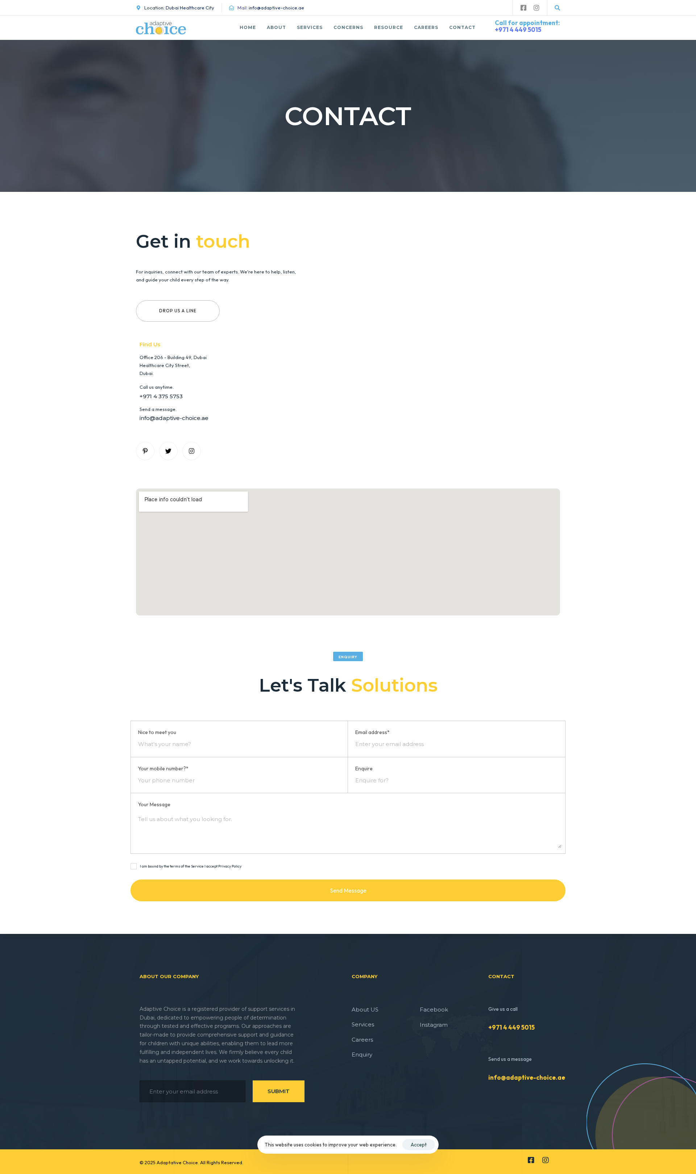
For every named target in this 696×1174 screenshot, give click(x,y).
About (276, 27)
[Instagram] (536, 7)
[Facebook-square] (523, 7)
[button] (557, 8)
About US (365, 1009)
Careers (426, 27)
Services (310, 27)
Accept (419, 1144)
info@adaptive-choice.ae (526, 1077)
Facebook (434, 1009)
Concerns (348, 27)
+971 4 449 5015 (518, 29)
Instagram (434, 1024)
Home (248, 27)
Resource (388, 27)
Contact (462, 27)
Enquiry (362, 1054)
